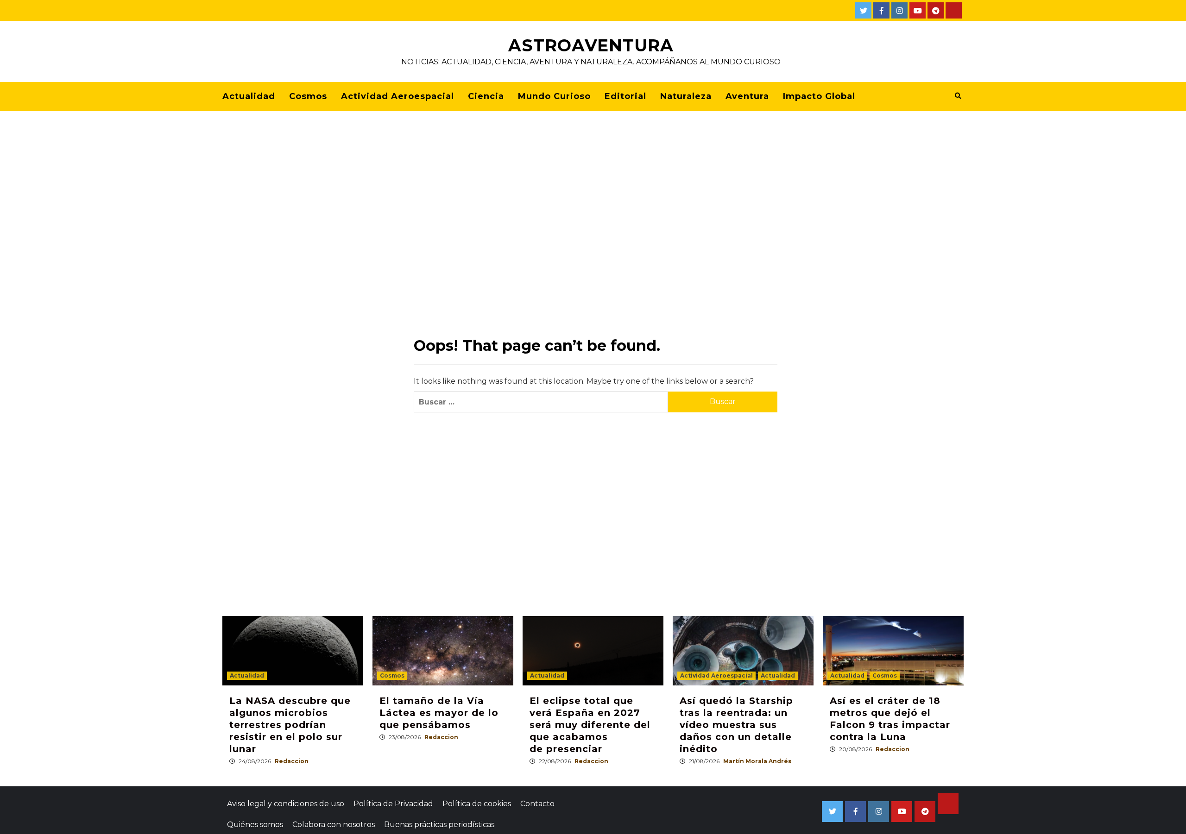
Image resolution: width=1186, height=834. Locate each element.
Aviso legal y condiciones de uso (285, 803)
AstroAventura (591, 45)
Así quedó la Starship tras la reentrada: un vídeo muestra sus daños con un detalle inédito (736, 724)
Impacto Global (819, 96)
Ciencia (486, 96)
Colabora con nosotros (333, 824)
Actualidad (248, 96)
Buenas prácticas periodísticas (439, 824)
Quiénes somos (255, 824)
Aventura (747, 96)
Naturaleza (686, 96)
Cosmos (308, 96)
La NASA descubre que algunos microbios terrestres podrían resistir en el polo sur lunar (290, 724)
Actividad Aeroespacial (397, 96)
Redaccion (292, 761)
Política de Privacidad (393, 803)
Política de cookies (476, 803)
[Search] (958, 96)
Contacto (537, 803)
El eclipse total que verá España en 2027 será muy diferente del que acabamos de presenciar (590, 724)
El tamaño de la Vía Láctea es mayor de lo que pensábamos (438, 712)
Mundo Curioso (554, 96)
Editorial (625, 96)
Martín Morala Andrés (757, 761)
